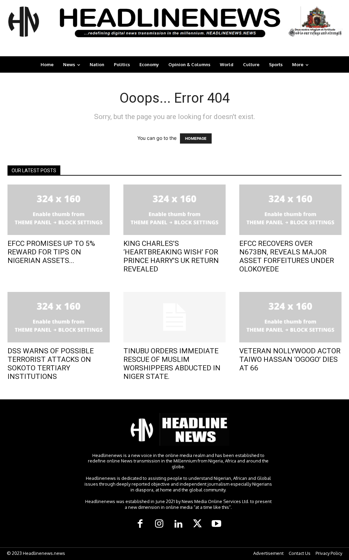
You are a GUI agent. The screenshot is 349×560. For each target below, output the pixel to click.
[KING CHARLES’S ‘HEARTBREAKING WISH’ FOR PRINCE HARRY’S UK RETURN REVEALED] (174, 210)
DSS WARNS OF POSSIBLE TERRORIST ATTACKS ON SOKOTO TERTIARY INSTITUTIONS (50, 364)
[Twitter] (197, 524)
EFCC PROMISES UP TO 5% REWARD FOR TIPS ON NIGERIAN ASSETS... (51, 252)
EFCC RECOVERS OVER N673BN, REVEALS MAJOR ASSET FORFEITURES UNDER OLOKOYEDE (286, 256)
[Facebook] (140, 524)
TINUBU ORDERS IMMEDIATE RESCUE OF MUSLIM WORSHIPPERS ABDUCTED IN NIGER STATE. (172, 364)
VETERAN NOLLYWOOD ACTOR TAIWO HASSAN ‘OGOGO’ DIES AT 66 (289, 359)
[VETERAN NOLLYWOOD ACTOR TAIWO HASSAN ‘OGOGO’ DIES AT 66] (290, 317)
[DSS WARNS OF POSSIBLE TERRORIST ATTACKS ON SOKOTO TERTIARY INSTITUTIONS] (58, 317)
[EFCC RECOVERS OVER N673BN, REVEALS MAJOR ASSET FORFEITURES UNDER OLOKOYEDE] (290, 210)
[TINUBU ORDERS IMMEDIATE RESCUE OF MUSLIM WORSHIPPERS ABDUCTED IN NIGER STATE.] (174, 317)
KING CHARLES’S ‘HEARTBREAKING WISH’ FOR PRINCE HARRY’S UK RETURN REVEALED (171, 256)
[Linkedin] (178, 524)
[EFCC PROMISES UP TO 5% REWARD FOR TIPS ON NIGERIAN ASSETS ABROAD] (58, 210)
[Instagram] (159, 524)
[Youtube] (216, 524)
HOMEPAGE (196, 138)
